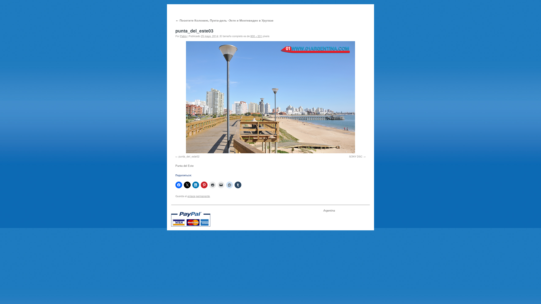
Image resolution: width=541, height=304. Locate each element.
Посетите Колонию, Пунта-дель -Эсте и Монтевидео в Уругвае (224, 20)
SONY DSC (355, 156)
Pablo (183, 36)
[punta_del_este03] (270, 97)
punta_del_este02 (189, 156)
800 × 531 (256, 36)
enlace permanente (198, 196)
